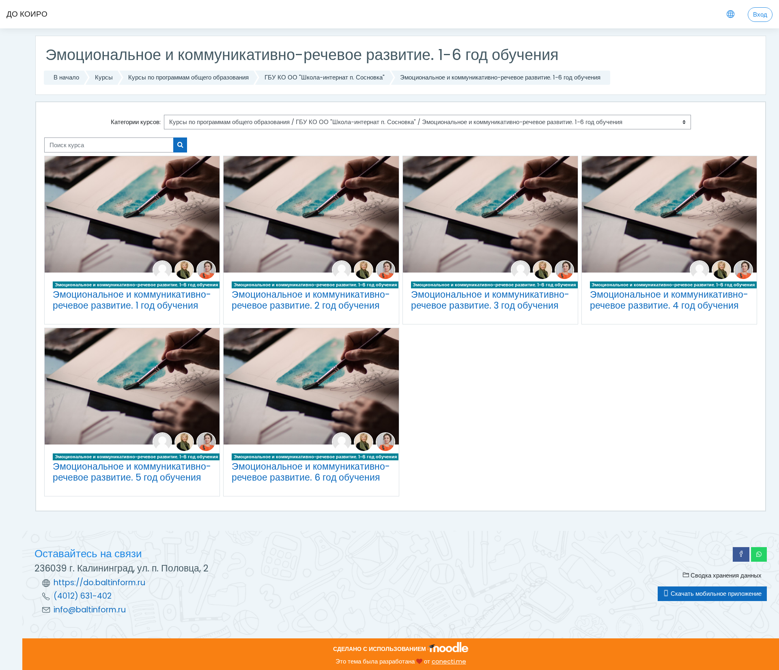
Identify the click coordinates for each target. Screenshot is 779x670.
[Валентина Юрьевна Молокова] (184, 269)
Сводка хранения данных (725, 575)
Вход (760, 14)
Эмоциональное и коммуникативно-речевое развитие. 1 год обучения (132, 300)
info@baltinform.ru (90, 609)
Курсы (104, 77)
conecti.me (449, 661)
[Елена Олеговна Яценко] (206, 269)
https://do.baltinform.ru (99, 582)
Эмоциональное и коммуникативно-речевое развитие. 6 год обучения (311, 472)
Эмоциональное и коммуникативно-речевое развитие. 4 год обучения (669, 300)
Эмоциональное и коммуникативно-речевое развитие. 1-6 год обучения (500, 77)
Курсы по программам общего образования (188, 77)
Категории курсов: (136, 122)
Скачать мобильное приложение (715, 593)
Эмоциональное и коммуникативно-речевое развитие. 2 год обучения (311, 300)
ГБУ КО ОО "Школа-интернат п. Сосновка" (325, 77)
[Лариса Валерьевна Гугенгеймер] (162, 269)
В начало (66, 77)
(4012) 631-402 (83, 596)
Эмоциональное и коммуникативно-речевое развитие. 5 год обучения (132, 472)
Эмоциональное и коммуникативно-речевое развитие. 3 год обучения (490, 300)
